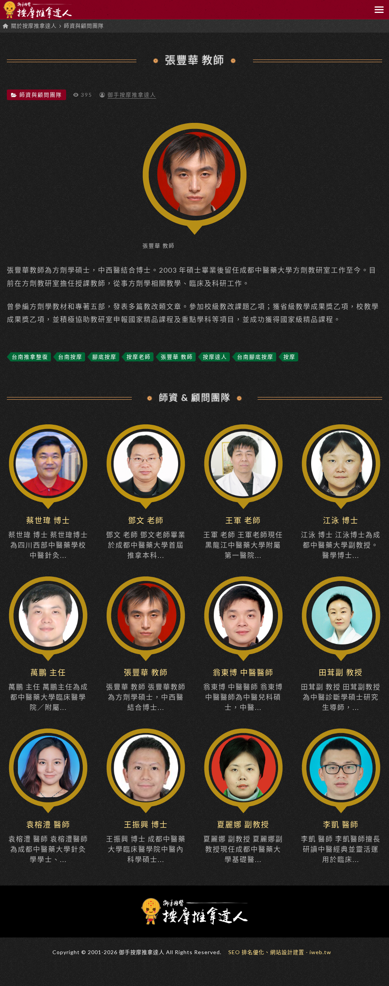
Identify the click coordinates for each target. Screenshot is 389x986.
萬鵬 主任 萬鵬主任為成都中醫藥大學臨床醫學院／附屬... (48, 689)
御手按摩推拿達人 (132, 94)
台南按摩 (70, 356)
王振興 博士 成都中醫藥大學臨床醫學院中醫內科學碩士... (146, 842)
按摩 (289, 356)
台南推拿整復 (30, 356)
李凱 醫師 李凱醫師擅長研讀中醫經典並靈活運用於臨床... (341, 842)
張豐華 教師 (195, 59)
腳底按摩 (104, 356)
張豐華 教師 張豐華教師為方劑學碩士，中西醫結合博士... (146, 689)
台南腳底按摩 (255, 356)
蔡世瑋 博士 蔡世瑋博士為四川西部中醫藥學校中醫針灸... (48, 537)
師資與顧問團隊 (84, 25)
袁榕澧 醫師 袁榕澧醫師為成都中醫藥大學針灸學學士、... (48, 842)
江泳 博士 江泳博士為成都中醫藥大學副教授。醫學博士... (341, 537)
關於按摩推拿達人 (34, 25)
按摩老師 (139, 356)
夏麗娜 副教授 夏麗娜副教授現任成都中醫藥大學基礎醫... (243, 842)
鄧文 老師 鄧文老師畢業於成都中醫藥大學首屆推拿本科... (146, 537)
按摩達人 (215, 356)
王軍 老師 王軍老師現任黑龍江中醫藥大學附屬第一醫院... (243, 537)
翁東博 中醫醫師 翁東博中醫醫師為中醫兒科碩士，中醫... (243, 689)
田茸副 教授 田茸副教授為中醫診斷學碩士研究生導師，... (341, 689)
